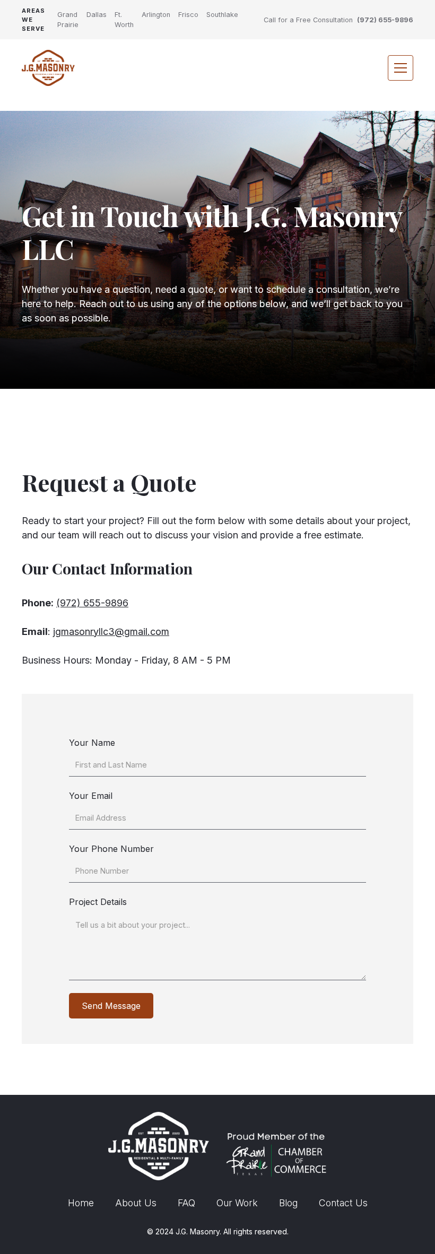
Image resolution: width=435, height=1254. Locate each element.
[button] (400, 68)
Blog (288, 1202)
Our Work (237, 1202)
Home (81, 1202)
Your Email (90, 795)
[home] (48, 68)
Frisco (188, 15)
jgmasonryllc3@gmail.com (111, 631)
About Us (135, 1202)
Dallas (96, 15)
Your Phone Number (111, 848)
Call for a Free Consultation (308, 20)
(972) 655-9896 (385, 20)
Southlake (222, 15)
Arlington (156, 15)
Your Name (92, 742)
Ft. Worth (124, 20)
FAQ (186, 1202)
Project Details (98, 901)
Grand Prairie (68, 20)
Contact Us (343, 1202)
